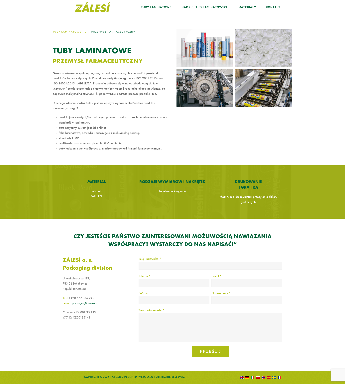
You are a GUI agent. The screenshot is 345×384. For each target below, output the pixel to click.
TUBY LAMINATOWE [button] (156, 7)
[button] (204, 48)
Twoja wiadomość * (151, 310)
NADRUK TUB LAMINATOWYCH (205, 7)
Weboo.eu (145, 377)
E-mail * (216, 276)
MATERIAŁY (247, 7)
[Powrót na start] (93, 7)
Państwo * (145, 293)
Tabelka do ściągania (172, 191)
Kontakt (273, 7)
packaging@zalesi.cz (85, 303)
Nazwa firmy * (221, 293)
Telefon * (145, 276)
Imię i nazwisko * (150, 259)
